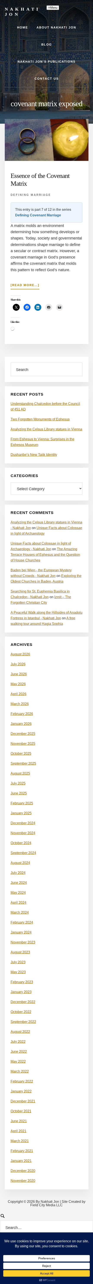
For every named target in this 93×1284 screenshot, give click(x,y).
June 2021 (19, 1121)
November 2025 (23, 743)
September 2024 (23, 853)
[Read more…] (25, 286)
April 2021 (18, 1131)
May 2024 (18, 892)
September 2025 (23, 763)
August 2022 (20, 1032)
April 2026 (18, 694)
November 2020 (23, 1181)
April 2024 (18, 902)
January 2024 (21, 932)
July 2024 (18, 873)
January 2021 (21, 1161)
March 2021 (20, 1141)
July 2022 (18, 1041)
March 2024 (20, 912)
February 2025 (22, 803)
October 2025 (21, 753)
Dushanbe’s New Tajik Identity (34, 455)
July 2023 (18, 962)
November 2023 (23, 942)
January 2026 (21, 724)
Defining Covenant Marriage (38, 215)
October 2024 (21, 843)
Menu (53, 7)
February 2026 (22, 714)
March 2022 (20, 1071)
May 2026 (18, 684)
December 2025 (23, 734)
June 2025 (19, 793)
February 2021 (22, 1151)
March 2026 (20, 704)
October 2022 (21, 1012)
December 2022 (23, 1002)
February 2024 (22, 922)
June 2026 (19, 674)
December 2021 (23, 1101)
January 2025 (21, 813)
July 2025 (18, 783)
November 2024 (23, 833)
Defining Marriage (31, 195)
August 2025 (20, 773)
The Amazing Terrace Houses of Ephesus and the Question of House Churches (45, 554)
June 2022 (19, 1051)
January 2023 (21, 992)
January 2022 (21, 1091)
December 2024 (23, 823)
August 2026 (20, 654)
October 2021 (21, 1111)
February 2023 (22, 982)
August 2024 (20, 863)
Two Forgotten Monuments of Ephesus (40, 419)
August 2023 (20, 952)
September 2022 (23, 1022)
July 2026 (18, 664)
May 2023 (18, 972)
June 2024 (19, 883)
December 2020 (23, 1171)
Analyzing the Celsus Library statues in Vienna (46, 429)
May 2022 (18, 1061)
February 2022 (22, 1081)
